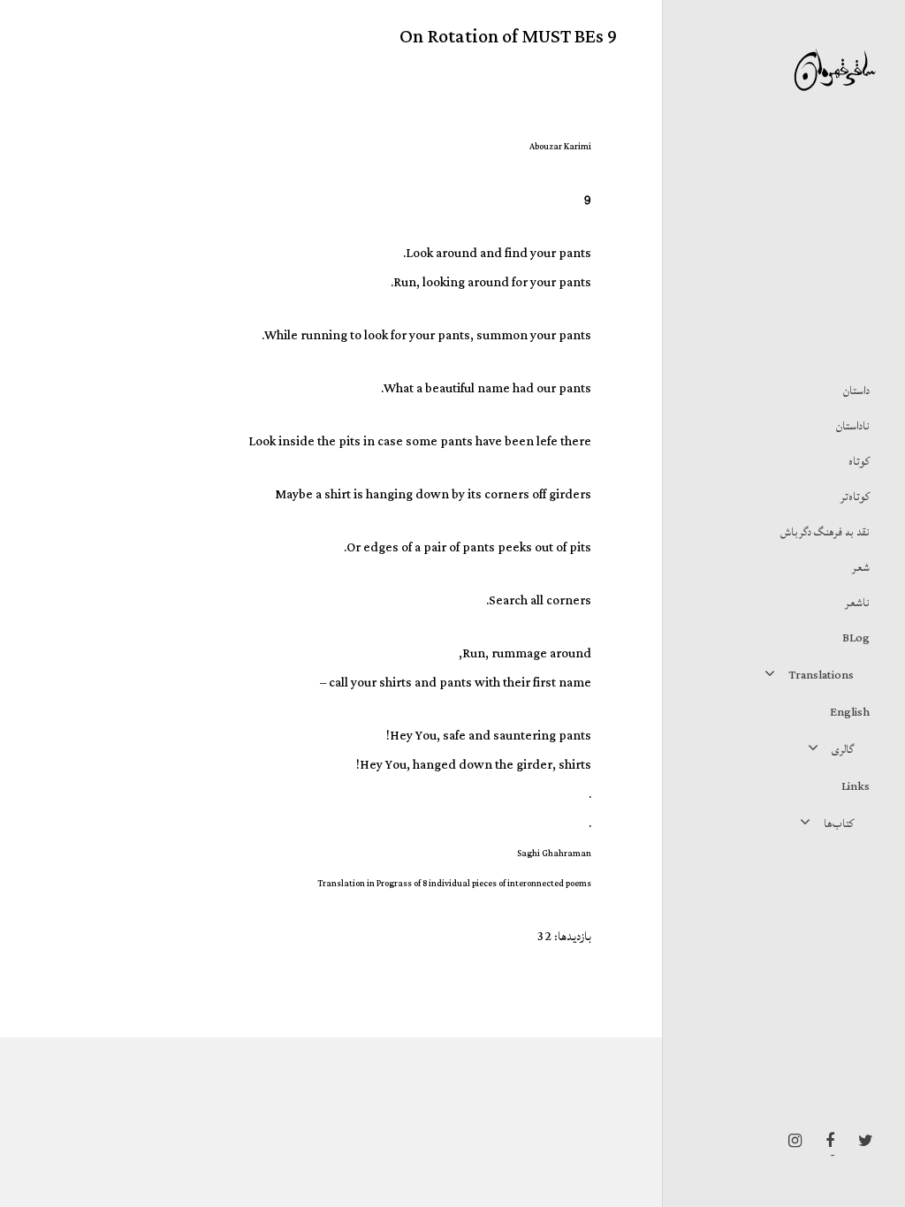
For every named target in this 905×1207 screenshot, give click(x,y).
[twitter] (860, 1141)
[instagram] (790, 1141)
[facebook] (825, 1141)
